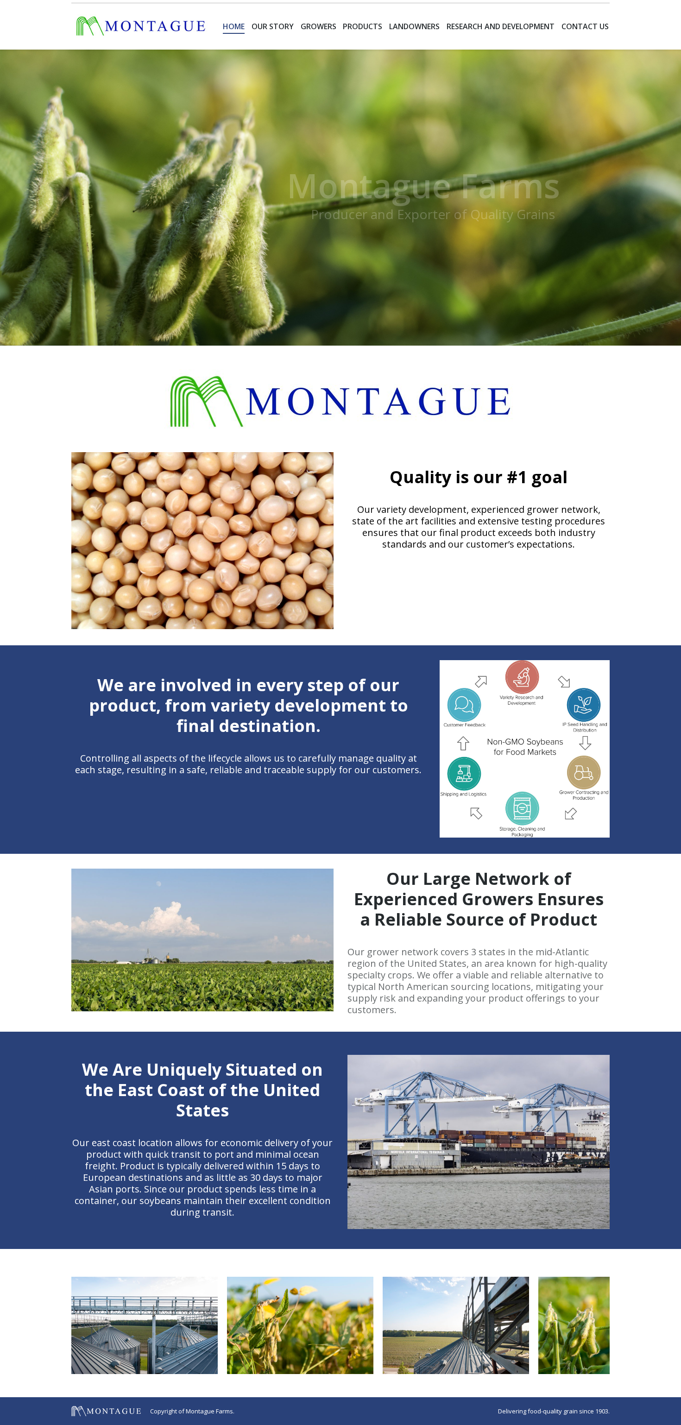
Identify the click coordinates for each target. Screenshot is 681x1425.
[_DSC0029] (144, 1325)
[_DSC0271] (300, 1325)
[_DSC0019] (456, 1325)
